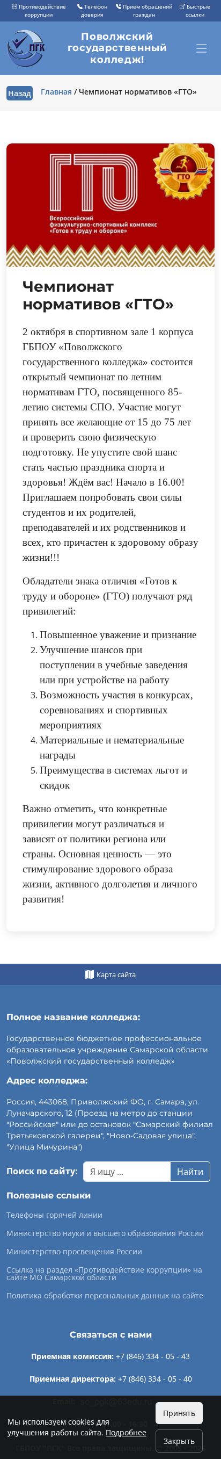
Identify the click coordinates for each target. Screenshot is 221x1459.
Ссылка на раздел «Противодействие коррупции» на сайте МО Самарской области (104, 1273)
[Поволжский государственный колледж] (27, 48)
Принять (179, 1413)
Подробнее (126, 1432)
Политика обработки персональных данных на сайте (104, 1295)
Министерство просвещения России (74, 1251)
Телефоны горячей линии (54, 1215)
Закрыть (179, 1441)
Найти (190, 1172)
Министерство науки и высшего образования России (105, 1233)
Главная (56, 91)
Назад (19, 93)
